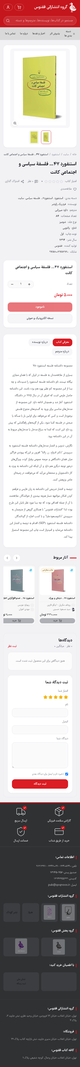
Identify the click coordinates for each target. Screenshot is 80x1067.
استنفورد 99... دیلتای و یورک (62, 598)
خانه (74, 154)
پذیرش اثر (55, 34)
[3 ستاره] (56, 697)
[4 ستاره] (50, 697)
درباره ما (24, 34)
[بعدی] (7, 558)
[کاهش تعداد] (12, 284)
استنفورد (56, 154)
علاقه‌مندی (66, 189)
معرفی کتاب (62, 342)
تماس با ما (10, 34)
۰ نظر (30, 181)
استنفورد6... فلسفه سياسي (39, 198)
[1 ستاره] (66, 697)
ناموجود (40, 307)
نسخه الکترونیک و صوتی (40, 318)
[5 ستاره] (45, 697)
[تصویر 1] (46, 137)
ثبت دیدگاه (40, 784)
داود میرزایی (61, 210)
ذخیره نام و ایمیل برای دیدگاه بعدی (48, 774)
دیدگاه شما (62, 739)
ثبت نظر (12, 646)
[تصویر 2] (34, 137)
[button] (40, 88)
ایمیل (65, 722)
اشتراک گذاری (12, 181)
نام (66, 705)
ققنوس (58, 246)
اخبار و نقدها (38, 34)
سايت (66, 154)
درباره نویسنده (40, 342)
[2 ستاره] (61, 697)
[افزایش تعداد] (29, 284)
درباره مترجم (62, 352)
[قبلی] (16, 558)
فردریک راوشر (59, 204)
